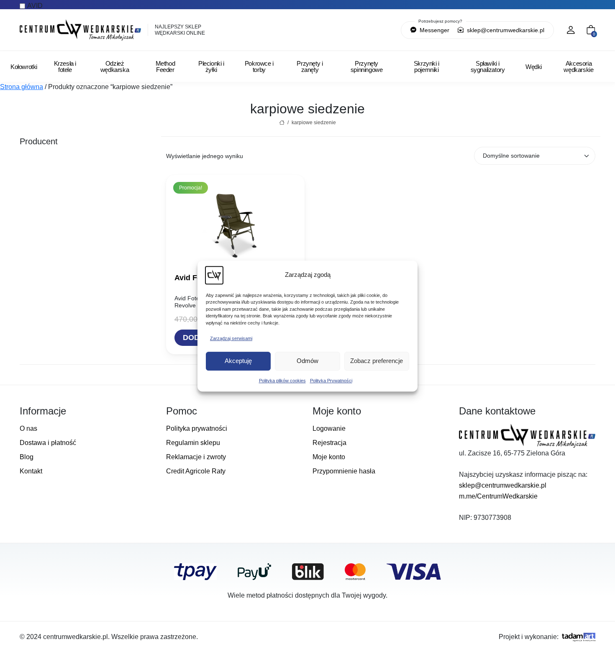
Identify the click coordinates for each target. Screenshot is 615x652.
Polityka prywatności (196, 428)
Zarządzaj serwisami (231, 338)
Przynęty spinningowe (367, 66)
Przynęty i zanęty (310, 66)
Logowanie (329, 428)
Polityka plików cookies (282, 380)
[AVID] (88, 155)
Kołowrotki (23, 67)
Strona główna (21, 86)
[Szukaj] (351, 30)
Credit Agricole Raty (196, 471)
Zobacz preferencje (376, 360)
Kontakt (31, 471)
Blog (26, 456)
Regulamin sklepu (193, 442)
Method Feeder (165, 66)
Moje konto (329, 456)
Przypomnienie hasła (344, 471)
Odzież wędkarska (114, 66)
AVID (35, 5)
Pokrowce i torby (259, 66)
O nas (28, 428)
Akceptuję (238, 360)
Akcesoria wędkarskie (578, 66)
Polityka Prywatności (331, 380)
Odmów (307, 360)
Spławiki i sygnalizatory (488, 66)
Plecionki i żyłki (211, 66)
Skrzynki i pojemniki (426, 66)
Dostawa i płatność (48, 442)
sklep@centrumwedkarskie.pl (504, 30)
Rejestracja (329, 442)
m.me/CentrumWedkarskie (498, 496)
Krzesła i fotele (65, 66)
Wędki (533, 67)
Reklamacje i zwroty (196, 456)
